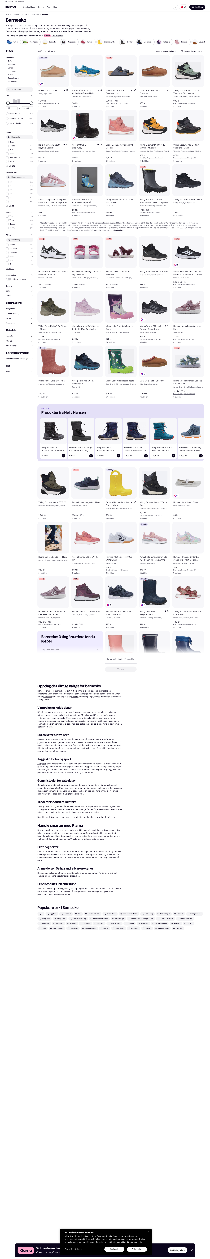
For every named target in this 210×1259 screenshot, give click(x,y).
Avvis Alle (114, 1249)
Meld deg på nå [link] (177, 1250)
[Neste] (200, 42)
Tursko (10, 75)
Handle (41, 7)
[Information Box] (54, 51)
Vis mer (87, 31)
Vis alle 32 (10, 269)
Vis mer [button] (120, 669)
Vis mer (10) (13, 81)
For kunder (9, 2)
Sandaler (11, 68)
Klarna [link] (8, 15)
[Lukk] (148, 1231)
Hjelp (55, 7)
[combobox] (166, 51)
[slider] (8, 103)
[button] (183, 7)
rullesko (74, 696)
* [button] (49, 103)
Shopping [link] (17, 15)
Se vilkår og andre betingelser (111, 230)
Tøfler (10, 61)
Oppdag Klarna (29, 7)
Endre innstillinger (74, 1249)
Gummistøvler (13, 78)
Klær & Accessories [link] (31, 15)
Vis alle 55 (10, 206)
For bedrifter (19, 2)
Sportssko (12, 64)
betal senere (97, 839)
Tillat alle (137, 1249)
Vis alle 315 (10, 166)
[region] (106, 1242)
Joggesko (12, 71)
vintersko (47, 696)
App (48, 7)
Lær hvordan (57, 35)
